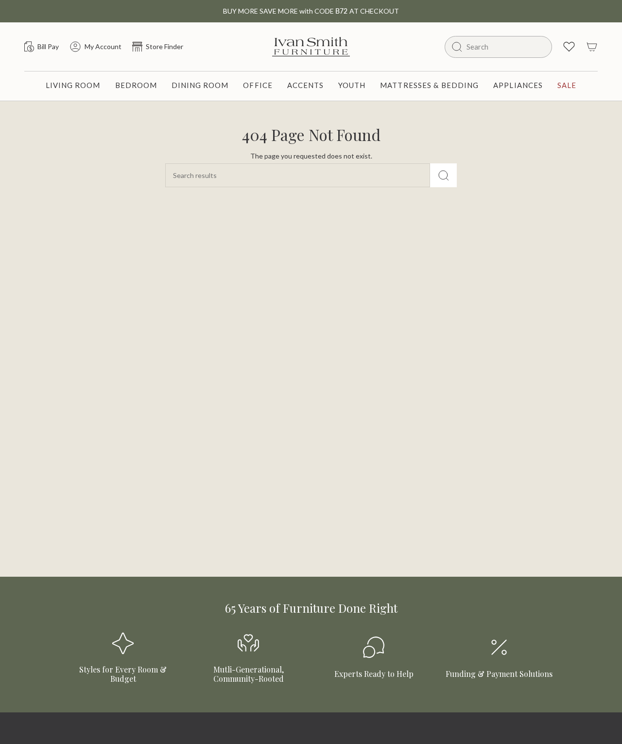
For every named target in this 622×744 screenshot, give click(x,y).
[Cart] (592, 46)
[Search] (443, 175)
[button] (73, 86)
